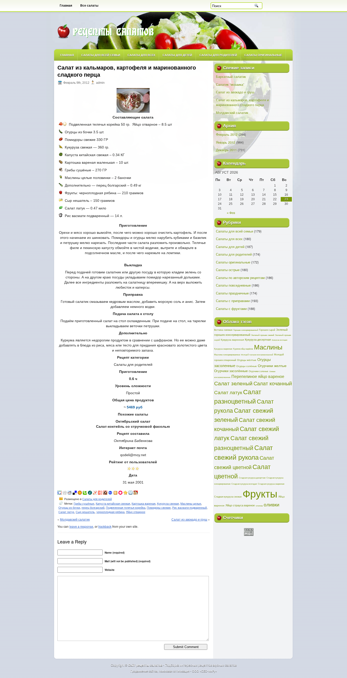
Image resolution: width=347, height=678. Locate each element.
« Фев (231, 213)
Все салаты (89, 5)
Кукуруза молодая (279, 340)
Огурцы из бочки (69, 507)
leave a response (81, 526)
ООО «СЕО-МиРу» (204, 671)
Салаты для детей (177, 55)
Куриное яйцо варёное (243, 348)
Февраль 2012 (227, 134)
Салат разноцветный (237, 396)
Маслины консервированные (227, 354)
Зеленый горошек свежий (262, 335)
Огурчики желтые (272, 365)
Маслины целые (190, 503)
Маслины (268, 346)
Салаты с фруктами (231, 308)
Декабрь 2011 (226, 149)
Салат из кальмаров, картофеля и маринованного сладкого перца (242, 102)
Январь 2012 (225, 142)
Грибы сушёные (84, 503)
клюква (259, 505)
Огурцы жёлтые (246, 360)
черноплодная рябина (110, 512)
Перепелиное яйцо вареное (257, 376)
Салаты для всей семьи (100, 55)
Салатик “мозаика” (230, 84)
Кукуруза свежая (168, 503)
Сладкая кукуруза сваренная (271, 483)
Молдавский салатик (75, 519)
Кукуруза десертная (258, 339)
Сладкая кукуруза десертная (252, 477)
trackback (105, 526)
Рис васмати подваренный (189, 507)
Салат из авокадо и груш (189, 519)
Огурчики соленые (258, 371)
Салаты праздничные (232, 293)
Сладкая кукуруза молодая (244, 483)
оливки (271, 504)
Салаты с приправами (233, 300)
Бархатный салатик (231, 76)
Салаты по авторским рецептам (240, 277)
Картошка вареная (143, 503)
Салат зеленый (233, 383)
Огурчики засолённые (231, 370)
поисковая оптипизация (174, 671)
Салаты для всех (141, 55)
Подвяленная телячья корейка (125, 507)
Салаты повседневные (233, 285)
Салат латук (66, 512)
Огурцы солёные (246, 366)
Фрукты (260, 493)
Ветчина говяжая (223, 330)
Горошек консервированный (245, 329)
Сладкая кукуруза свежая (228, 496)
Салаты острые (228, 269)
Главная (66, 5)
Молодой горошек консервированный (257, 354)
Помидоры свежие (159, 507)
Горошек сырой (267, 329)
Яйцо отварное (135, 512)
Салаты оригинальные (263, 55)
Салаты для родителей (218, 55)
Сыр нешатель (85, 512)
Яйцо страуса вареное (240, 505)
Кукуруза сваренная (223, 348)
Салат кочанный (273, 383)
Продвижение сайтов (143, 671)
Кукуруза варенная (232, 339)
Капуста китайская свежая (113, 503)
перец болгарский (93, 507)
